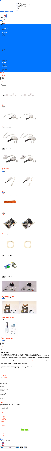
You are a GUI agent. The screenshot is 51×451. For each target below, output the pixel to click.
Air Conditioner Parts (24, 403)
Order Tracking (3, 425)
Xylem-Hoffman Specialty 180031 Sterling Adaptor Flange (8, 317)
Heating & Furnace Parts (4, 32)
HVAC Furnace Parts (29, 403)
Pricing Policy (3, 417)
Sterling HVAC (3, 75)
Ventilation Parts (38, 403)
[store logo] (5, 17)
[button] (3, 107)
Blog (2, 414)
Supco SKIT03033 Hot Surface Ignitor (6, 190)
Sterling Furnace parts (31, 360)
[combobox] (3, 19)
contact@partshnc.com (4, 435)
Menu (1, 25)
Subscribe (2, 439)
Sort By (1, 85)
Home (2, 74)
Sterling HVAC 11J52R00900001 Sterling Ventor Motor (8, 296)
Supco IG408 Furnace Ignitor (5, 168)
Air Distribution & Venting (5, 28)
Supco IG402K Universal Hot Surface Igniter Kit (7, 338)
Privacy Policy (3, 418)
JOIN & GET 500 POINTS (3, 11)
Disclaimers (3, 415)
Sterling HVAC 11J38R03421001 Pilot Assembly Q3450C (8, 275)
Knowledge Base (3, 416)
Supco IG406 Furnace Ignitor (5, 147)
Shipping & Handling (4, 419)
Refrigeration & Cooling (4, 66)
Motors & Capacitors (4, 62)
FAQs (2, 423)
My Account (3, 71)
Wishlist (2, 426)
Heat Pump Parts (34, 403)
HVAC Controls (42, 403)
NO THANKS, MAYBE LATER (10, 11)
